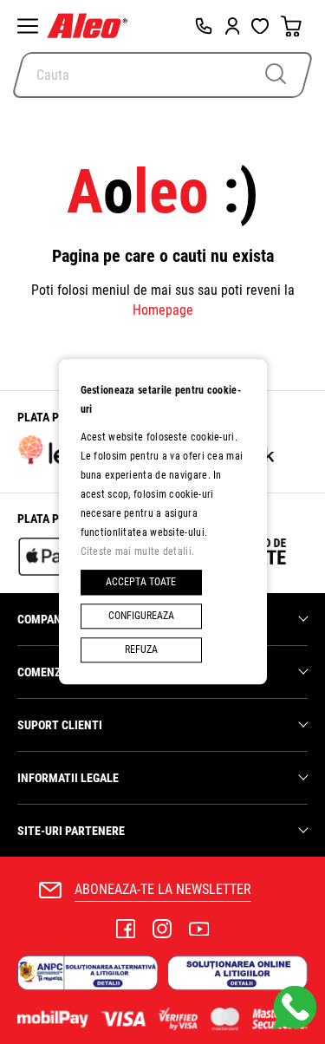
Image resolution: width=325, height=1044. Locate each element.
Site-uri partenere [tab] (71, 831)
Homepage (163, 310)
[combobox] (162, 75)
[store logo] (91, 26)
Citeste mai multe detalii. (138, 551)
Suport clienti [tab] (59, 725)
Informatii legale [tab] (68, 778)
